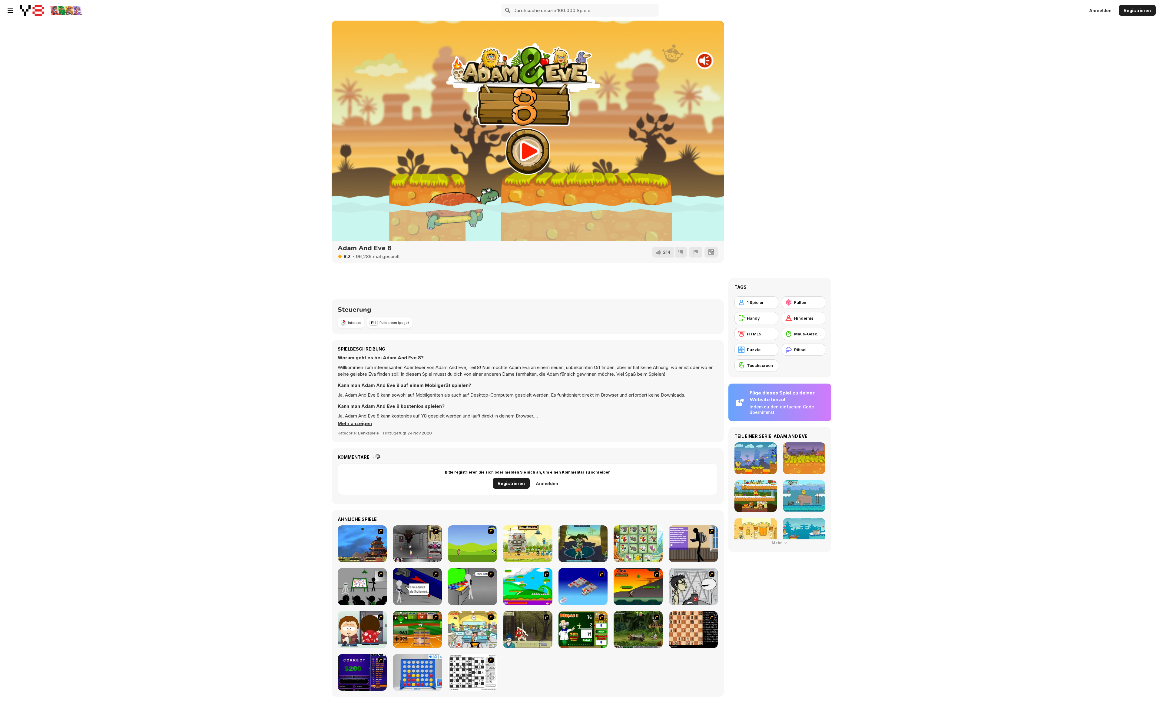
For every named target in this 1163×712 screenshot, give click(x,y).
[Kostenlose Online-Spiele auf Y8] (31, 10)
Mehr (777, 543)
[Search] (508, 10)
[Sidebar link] (10, 10)
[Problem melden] (695, 252)
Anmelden (1100, 10)
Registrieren (1137, 10)
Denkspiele (368, 433)
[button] (355, 423)
